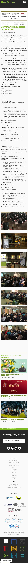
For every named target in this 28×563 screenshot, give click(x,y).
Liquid (14, 474)
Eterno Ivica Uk (14, 484)
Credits (12, 532)
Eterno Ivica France (14, 485)
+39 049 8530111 (15, 462)
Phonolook (14, 475)
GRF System (14, 469)
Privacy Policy (6, 531)
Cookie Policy (7, 532)
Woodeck (14, 470)
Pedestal (14, 467)
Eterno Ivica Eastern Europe (14, 487)
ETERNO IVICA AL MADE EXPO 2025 (12, 419)
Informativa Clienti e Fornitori (17, 531)
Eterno (14, 472)
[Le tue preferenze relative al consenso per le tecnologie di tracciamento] (6, 560)
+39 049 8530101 (15, 460)
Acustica (14, 477)
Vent (14, 478)
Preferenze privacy (19, 532)
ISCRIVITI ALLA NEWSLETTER (14, 440)
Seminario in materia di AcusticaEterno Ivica (8, 1)
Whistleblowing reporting (14, 534)
